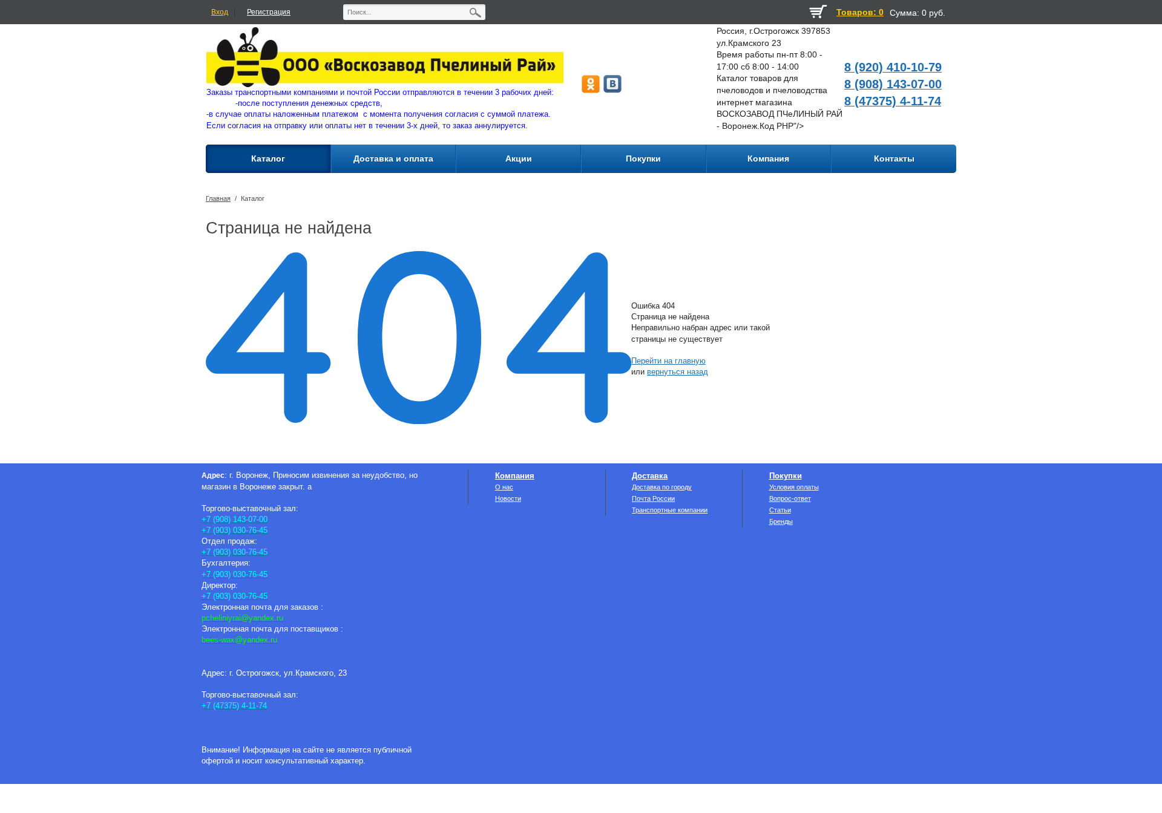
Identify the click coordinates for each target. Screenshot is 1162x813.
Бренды (781, 521)
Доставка (650, 475)
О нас (504, 487)
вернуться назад (677, 371)
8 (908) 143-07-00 (893, 84)
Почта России (653, 498)
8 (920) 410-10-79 (893, 67)
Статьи (780, 510)
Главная (218, 198)
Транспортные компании (669, 510)
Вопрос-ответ (790, 498)
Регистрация (268, 12)
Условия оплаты (794, 487)
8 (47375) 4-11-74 (892, 101)
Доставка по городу (662, 487)
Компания (514, 475)
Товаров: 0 (860, 12)
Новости (508, 498)
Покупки (785, 475)
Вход (219, 12)
